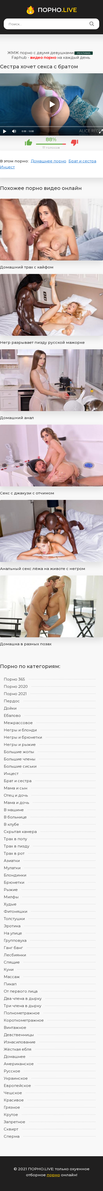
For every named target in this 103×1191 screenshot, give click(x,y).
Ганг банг (13, 947)
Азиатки (12, 860)
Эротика (12, 926)
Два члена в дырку (23, 998)
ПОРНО (57, 10)
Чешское (13, 1092)
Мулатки (12, 867)
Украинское (16, 1078)
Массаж (12, 976)
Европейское (17, 1085)
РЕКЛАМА (83, 53)
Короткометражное (24, 1020)
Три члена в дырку (22, 1005)
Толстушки (14, 918)
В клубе (11, 824)
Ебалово (12, 715)
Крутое (11, 1114)
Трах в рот (14, 853)
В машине (14, 809)
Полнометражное (22, 1013)
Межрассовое (18, 722)
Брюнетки (14, 882)
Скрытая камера (20, 831)
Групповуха (15, 940)
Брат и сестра (82, 161)
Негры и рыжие (20, 744)
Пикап (10, 984)
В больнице (15, 817)
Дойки (10, 708)
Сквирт (11, 1129)
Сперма (12, 1136)
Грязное (12, 1107)
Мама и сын (15, 788)
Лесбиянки (15, 955)
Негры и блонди (20, 730)
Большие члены (19, 759)
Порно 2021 (15, 693)
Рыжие (11, 889)
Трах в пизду (16, 846)
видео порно (43, 57)
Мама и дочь (16, 802)
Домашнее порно (48, 161)
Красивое (14, 1100)
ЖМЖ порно (20, 52)
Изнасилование (20, 1042)
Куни (9, 969)
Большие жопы (19, 751)
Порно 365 (14, 679)
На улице (13, 933)
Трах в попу (15, 838)
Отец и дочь (16, 795)
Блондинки (15, 875)
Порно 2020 (16, 686)
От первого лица (21, 991)
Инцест (7, 167)
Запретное (14, 1121)
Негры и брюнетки (23, 737)
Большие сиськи (20, 766)
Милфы (11, 897)
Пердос (12, 701)
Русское (12, 1071)
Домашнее (15, 1056)
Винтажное (15, 1027)
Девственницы (19, 1034)
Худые (10, 904)
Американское (19, 1063)
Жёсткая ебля (17, 1049)
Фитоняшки (15, 911)
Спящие (12, 962)
